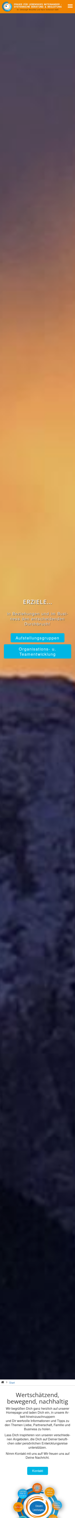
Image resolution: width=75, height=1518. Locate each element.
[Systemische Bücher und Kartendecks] (23, 1498)
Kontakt (37, 1470)
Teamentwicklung (37, 58)
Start (12, 1382)
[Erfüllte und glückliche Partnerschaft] (50, 1496)
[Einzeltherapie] (18, 1511)
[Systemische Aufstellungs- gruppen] (37, 1492)
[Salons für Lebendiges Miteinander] (57, 1509)
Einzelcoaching (38, 47)
